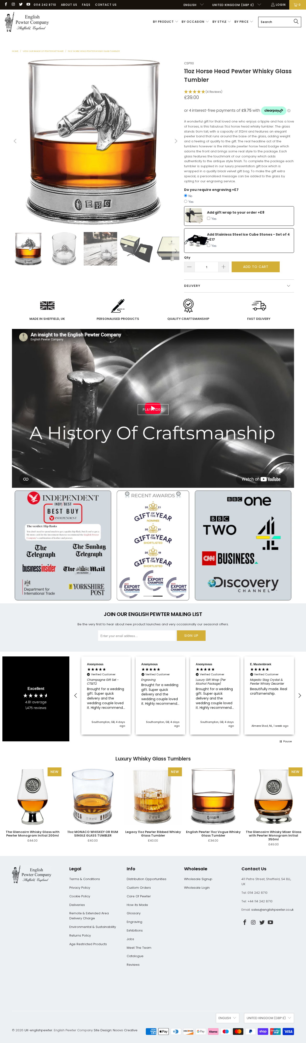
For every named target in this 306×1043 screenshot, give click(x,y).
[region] (187, 695)
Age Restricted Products (88, 944)
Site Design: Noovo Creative (115, 1030)
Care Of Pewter (139, 896)
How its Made (137, 905)
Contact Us (106, 5)
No (190, 196)
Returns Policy (80, 935)
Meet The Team (139, 947)
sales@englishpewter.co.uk (272, 909)
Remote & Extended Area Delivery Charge (89, 916)
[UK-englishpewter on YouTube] (28, 5)
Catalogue (135, 956)
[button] (166, 22)
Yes (191, 201)
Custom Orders (139, 887)
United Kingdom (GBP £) (233, 5)
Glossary (134, 913)
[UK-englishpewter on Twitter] (21, 5)
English (190, 5)
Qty (187, 257)
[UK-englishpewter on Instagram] (13, 5)
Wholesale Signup (198, 879)
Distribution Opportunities (146, 879)
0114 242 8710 (45, 5)
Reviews (133, 964)
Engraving (134, 922)
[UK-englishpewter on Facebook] (6, 5)
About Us (69, 5)
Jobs (130, 939)
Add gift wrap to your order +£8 (235, 212)
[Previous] (15, 141)
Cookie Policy (79, 896)
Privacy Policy (79, 887)
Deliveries (77, 905)
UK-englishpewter (38, 1030)
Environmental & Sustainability (92, 927)
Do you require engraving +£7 (211, 189)
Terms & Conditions (84, 879)
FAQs (86, 5)
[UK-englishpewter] (27, 22)
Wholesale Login (197, 887)
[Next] (176, 141)
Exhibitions (135, 930)
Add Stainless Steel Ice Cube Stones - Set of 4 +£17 (248, 237)
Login (281, 5)
